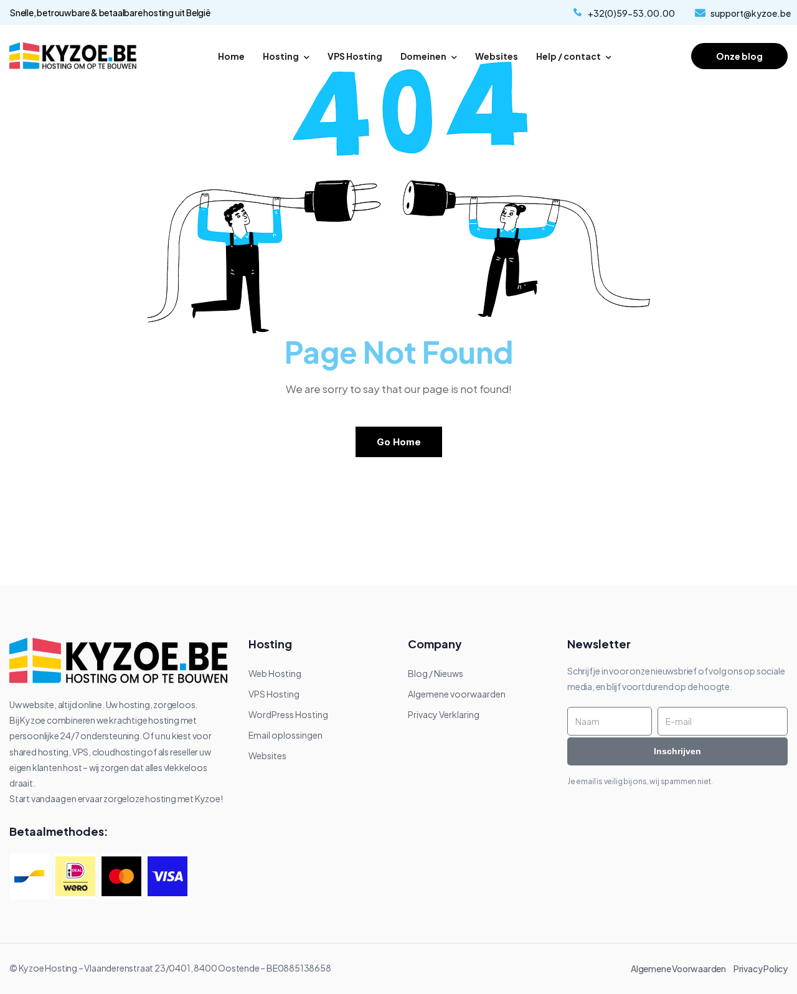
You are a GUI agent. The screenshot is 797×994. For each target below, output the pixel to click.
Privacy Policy (760, 968)
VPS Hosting (355, 56)
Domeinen (423, 56)
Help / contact (568, 56)
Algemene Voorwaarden (681, 968)
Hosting (281, 56)
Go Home (399, 442)
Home (231, 56)
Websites (496, 56)
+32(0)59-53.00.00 (631, 13)
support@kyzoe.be (750, 13)
